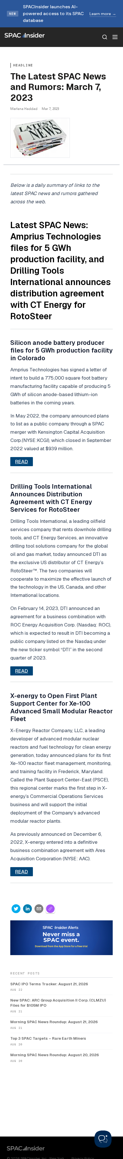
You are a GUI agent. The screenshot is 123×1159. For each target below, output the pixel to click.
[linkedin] (27, 908)
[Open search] (104, 37)
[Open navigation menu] (115, 37)
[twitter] (16, 908)
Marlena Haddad (23, 109)
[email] (38, 908)
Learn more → (103, 13)
